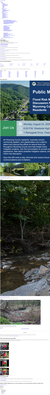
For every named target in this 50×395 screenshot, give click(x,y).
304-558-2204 (4, 0)
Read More (1, 299)
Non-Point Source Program (2, 48)
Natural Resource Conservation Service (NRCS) (8, 30)
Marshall (18, 74)
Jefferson (9, 76)
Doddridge (1, 76)
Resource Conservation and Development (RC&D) (8, 37)
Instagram (3, 6)
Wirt (42, 72)
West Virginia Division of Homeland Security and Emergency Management (10, 21)
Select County (1, 70)
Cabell (1, 74)
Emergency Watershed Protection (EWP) (6, 10)
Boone (1, 72)
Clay (0, 75)
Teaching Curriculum (4, 15)
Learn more (1, 384)
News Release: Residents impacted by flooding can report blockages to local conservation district (8, 325)
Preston (26, 76)
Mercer (17, 75)
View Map (5, 70)
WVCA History (4, 3)
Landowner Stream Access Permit (3, 56)
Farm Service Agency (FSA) (6, 26)
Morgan (26, 72)
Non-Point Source (4, 11)
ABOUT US (6, 45)
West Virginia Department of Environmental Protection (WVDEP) (10, 20)
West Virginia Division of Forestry (7, 34)
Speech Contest (4, 16)
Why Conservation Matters (2, 45)
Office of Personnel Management (7, 28)
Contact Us (2, 38)
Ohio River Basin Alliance (6, 29)
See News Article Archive (25, 328)
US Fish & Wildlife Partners (6, 23)
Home (2, 2)
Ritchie (35, 72)
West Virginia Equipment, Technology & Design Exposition (9, 35)
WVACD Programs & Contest (5, 17)
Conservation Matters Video (5, 4)
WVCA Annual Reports (5, 5)
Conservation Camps (4, 14)
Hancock (9, 73)
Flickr (3, 7)
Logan (17, 72)
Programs (2, 8)
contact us (2, 0)
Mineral (17, 76)
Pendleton (26, 74)
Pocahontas (26, 75)
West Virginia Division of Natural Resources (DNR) (8, 22)
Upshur (35, 76)
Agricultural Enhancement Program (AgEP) (3, 46)
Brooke (1, 73)
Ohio (25, 73)
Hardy (9, 74)
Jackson (9, 75)
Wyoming (43, 73)
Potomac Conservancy (6, 33)
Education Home (4, 13)
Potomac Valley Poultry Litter (5, 12)
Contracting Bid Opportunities (3, 377)
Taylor (35, 74)
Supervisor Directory (4, 384)
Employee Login (2, 393)
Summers (35, 73)
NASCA (4, 36)
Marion (17, 73)
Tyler (35, 75)
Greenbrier (10, 72)
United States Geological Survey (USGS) (7, 25)
